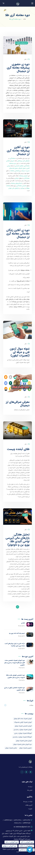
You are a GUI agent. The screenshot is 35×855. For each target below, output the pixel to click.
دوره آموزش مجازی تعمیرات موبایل (22, 744)
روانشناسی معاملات (15, 171)
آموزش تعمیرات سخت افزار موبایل (23, 719)
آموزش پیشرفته (23, 176)
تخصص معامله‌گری (21, 186)
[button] (3, 3)
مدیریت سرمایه (25, 171)
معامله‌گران (26, 178)
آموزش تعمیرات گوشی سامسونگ (23, 722)
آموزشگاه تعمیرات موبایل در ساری (23, 733)
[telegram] (26, 772)
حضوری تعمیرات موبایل (25, 748)
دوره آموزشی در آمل (27, 842)
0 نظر (26, 344)
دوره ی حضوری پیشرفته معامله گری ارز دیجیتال (18, 67)
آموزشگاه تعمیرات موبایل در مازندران (22, 737)
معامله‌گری (12, 158)
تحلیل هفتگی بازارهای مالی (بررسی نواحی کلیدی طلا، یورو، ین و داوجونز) (17, 539)
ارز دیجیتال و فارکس (21, 43)
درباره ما (30, 787)
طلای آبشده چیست (18, 449)
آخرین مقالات (28, 805)
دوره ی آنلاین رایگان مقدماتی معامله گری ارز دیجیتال (17, 233)
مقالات (25, 327)
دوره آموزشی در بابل (12, 842)
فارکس (8, 161)
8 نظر (26, 59)
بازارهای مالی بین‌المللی (23, 161)
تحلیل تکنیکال (22, 168)
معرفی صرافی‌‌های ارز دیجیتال (17, 404)
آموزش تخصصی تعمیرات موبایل (23, 726)
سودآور (22, 188)
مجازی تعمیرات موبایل (11, 748)
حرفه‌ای (17, 178)
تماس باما (29, 790)
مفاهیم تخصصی (19, 166)
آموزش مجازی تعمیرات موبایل (24, 741)
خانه (24, 19)
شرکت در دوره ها (27, 802)
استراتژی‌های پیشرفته (16, 183)
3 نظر (26, 142)
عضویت (30, 809)
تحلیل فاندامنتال (13, 168)
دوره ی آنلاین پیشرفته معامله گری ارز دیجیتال (18, 150)
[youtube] (30, 772)
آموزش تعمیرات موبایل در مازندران (23, 729)
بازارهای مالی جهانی (13, 188)
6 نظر (26, 225)
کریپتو (12, 161)
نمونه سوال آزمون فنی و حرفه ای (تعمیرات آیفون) (19, 352)
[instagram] (22, 772)
